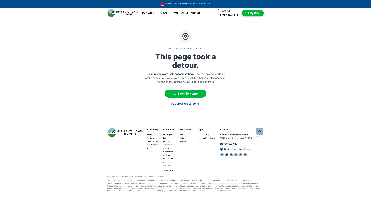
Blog (181, 134)
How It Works (147, 13)
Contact (195, 13)
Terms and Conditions (206, 138)
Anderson (167, 155)
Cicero (166, 148)
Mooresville (168, 158)
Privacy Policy (203, 134)
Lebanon (166, 141)
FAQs (175, 13)
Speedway (167, 165)
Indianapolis (168, 134)
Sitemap (183, 141)
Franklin (166, 138)
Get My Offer (252, 13)
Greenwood (168, 152)
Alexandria (167, 145)
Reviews (162, 13)
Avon (165, 162)
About (184, 13)
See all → (168, 170)
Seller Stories (152, 141)
